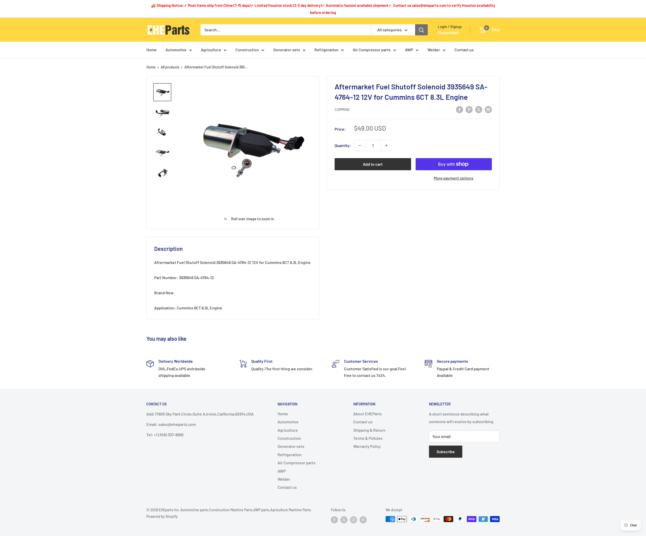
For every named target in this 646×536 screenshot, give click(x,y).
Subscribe (446, 451)
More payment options (453, 178)
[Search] (421, 29)
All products (170, 67)
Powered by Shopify (162, 516)
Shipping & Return (369, 430)
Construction (247, 49)
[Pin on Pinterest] (469, 109)
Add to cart (373, 164)
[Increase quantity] (386, 145)
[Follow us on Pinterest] (363, 519)
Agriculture (211, 49)
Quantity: (343, 145)
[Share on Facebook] (459, 109)
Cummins (342, 110)
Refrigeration (326, 49)
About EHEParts (367, 413)
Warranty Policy (367, 446)
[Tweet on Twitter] (478, 109)
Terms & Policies (368, 438)
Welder (433, 49)
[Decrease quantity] (359, 145)
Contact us (464, 49)
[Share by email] (488, 109)
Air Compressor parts (372, 49)
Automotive (176, 49)
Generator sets (286, 49)
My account (448, 32)
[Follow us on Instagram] (353, 519)
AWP (409, 49)
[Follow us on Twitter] (343, 519)
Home (151, 49)
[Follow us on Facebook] (334, 519)
